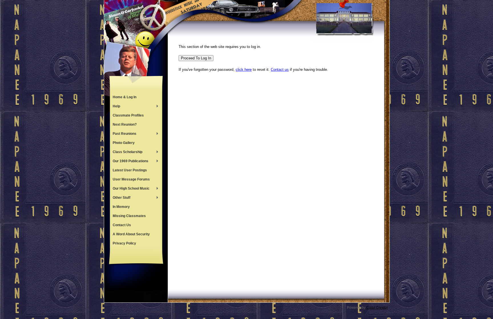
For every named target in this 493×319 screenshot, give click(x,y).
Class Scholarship (126, 152)
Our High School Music (129, 189)
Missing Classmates (129, 216)
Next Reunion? (125, 125)
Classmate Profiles (128, 115)
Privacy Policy (124, 243)
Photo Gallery (124, 143)
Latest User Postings (130, 170)
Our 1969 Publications (129, 161)
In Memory (121, 207)
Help (115, 106)
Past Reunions (123, 134)
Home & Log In (124, 97)
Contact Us (122, 225)
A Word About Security (131, 234)
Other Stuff (120, 198)
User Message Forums (131, 179)
